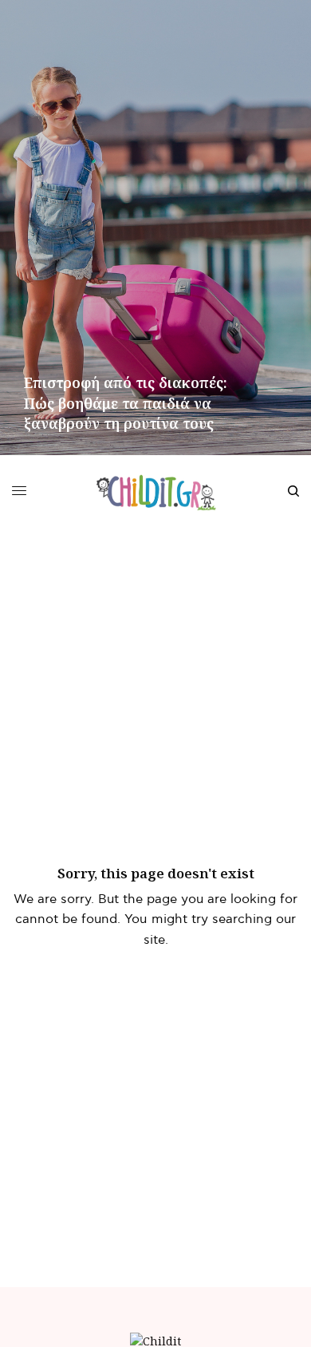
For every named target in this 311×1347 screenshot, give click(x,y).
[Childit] (156, 491)
